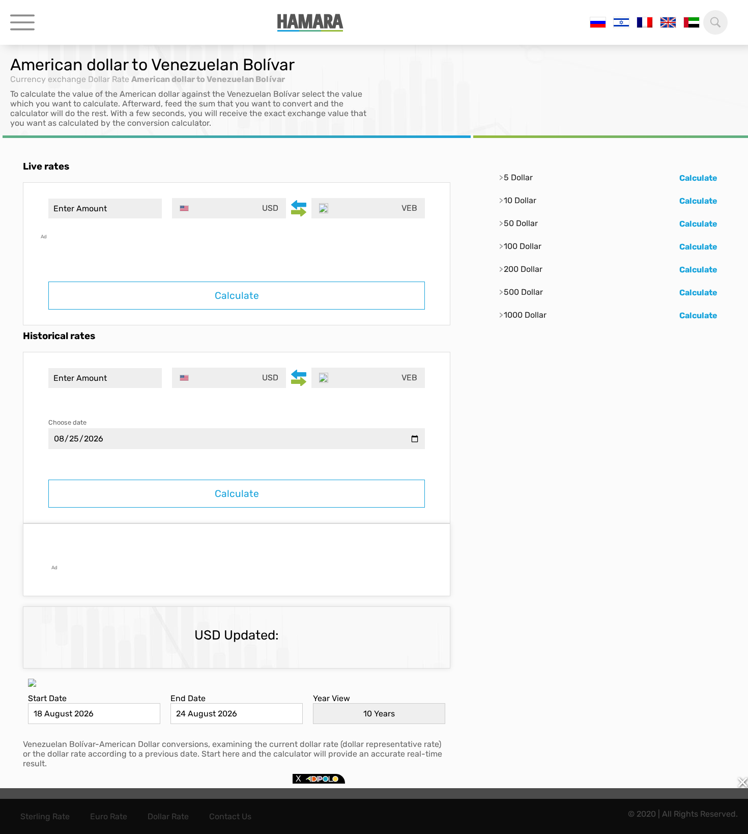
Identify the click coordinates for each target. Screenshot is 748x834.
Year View (331, 698)
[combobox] (228, 208)
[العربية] (691, 22)
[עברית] (621, 22)
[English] (668, 22)
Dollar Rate (108, 79)
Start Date (47, 698)
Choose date (67, 422)
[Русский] (598, 22)
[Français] (645, 22)
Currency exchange (48, 79)
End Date (188, 698)
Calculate (237, 295)
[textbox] (228, 208)
